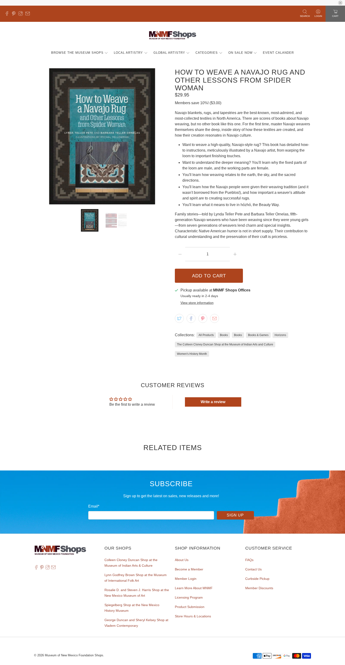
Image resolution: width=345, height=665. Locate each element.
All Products (206, 335)
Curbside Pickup (257, 579)
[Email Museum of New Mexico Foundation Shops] (28, 14)
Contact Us (253, 569)
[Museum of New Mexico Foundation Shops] (173, 35)
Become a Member (189, 569)
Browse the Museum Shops (77, 52)
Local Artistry (128, 52)
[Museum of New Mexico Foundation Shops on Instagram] (21, 14)
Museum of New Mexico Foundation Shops (74, 655)
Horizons (280, 335)
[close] (340, 2)
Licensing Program (189, 597)
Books (224, 335)
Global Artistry (169, 52)
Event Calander (278, 52)
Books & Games (258, 335)
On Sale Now (240, 52)
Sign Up (235, 515)
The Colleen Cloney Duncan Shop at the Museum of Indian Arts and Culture (225, 344)
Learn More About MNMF (194, 588)
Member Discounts (259, 588)
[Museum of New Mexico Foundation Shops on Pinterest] (15, 14)
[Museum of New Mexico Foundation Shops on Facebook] (8, 14)
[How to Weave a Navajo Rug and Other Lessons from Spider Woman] (102, 136)
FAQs (249, 560)
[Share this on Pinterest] (202, 318)
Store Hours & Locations (193, 616)
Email (93, 506)
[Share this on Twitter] (179, 318)
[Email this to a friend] (214, 318)
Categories (207, 52)
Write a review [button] (213, 402)
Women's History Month (192, 353)
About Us (181, 560)
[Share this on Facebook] (191, 318)
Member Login (185, 579)
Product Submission (189, 607)
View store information (197, 303)
